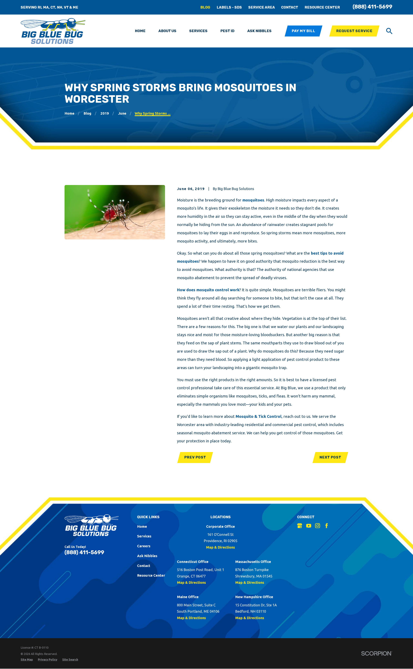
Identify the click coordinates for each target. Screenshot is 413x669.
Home (142, 526)
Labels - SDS (229, 7)
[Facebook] (326, 525)
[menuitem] (27, 659)
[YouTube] (308, 525)
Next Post (330, 457)
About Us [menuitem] (167, 31)
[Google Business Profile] (299, 525)
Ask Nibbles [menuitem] (259, 31)
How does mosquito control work (208, 290)
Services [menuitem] (198, 31)
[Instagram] (317, 525)
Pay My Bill (303, 31)
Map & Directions (220, 547)
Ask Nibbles (147, 556)
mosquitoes (253, 200)
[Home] (53, 31)
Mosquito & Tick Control (259, 416)
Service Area (261, 7)
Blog (205, 7)
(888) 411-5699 (372, 7)
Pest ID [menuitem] (227, 31)
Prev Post (195, 457)
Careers (143, 546)
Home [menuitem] (140, 31)
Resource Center (322, 7)
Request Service (354, 31)
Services (144, 536)
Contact (289, 7)
